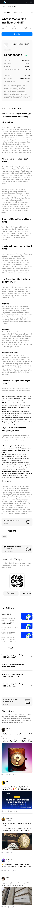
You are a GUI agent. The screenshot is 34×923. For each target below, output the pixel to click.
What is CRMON (6, 623)
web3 (19, 196)
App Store (12, 593)
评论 (5, 811)
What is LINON (6, 614)
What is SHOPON (7, 633)
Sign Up (17, 34)
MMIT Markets (18, 12)
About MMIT (6, 12)
